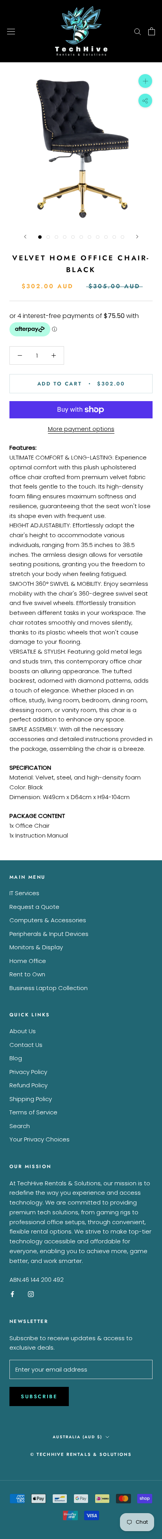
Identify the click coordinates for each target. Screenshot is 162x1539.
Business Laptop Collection (48, 988)
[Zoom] (145, 81)
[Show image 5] (73, 237)
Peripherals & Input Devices (48, 934)
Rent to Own (27, 974)
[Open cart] (151, 31)
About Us (22, 1031)
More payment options (81, 429)
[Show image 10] (114, 237)
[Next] (137, 236)
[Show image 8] (97, 237)
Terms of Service (33, 1112)
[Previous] (25, 236)
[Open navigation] (11, 31)
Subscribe (39, 1396)
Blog (15, 1058)
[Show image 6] (81, 237)
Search (19, 1126)
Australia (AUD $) (77, 1437)
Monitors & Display (36, 947)
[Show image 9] (106, 237)
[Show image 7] (89, 237)
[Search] (137, 31)
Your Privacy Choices (39, 1139)
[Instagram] (31, 1294)
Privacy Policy (28, 1072)
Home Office (27, 961)
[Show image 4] (64, 237)
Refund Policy (28, 1085)
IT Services (24, 893)
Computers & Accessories (47, 920)
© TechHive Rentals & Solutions (81, 1454)
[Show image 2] (48, 237)
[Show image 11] (122, 237)
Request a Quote (34, 907)
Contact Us (25, 1045)
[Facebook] (12, 1294)
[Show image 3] (56, 237)
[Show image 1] (40, 237)
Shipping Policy (30, 1099)
